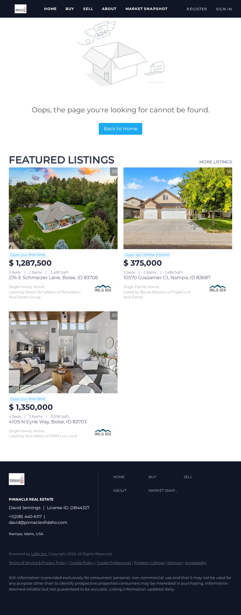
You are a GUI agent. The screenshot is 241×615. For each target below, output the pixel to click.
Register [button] (197, 9)
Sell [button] (88, 8)
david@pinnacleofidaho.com (38, 522)
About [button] (109, 8)
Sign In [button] (224, 9)
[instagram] (50, 599)
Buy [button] (70, 8)
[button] (20, 8)
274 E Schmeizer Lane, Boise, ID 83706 (53, 277)
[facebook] (16, 599)
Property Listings (149, 562)
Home (50, 8)
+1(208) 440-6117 (25, 516)
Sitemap (174, 562)
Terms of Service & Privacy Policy (38, 562)
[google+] (67, 599)
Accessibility (196, 562)
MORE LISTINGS (215, 162)
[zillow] (33, 599)
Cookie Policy (82, 562)
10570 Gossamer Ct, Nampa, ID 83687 (166, 277)
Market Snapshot (146, 8)
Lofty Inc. (39, 554)
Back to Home (121, 128)
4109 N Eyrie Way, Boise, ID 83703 (48, 422)
